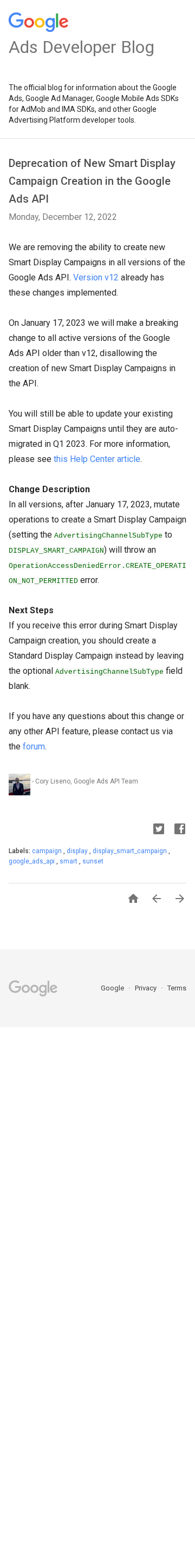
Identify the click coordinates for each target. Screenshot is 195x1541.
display (78, 851)
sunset (92, 861)
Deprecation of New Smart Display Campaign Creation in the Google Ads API (92, 181)
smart (69, 861)
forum (34, 746)
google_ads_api (32, 861)
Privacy (146, 988)
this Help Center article (97, 459)
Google (113, 988)
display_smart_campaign (130, 851)
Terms (176, 988)
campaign (47, 851)
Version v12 (96, 277)
